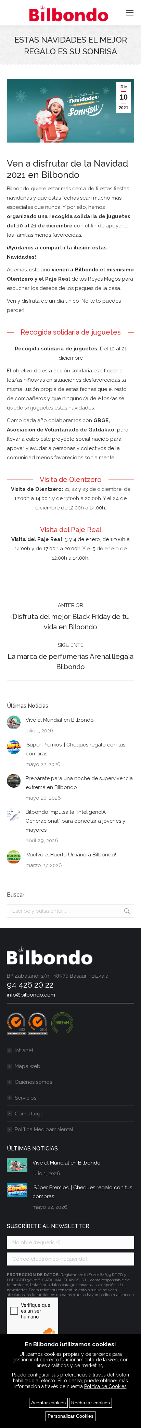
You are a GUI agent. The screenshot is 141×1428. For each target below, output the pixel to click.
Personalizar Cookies (70, 1416)
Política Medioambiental (44, 1129)
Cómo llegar (30, 1114)
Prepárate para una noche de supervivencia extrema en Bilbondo (79, 782)
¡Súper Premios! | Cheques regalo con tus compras (75, 749)
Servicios (25, 1098)
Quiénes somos (33, 1082)
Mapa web (27, 1066)
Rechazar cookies (90, 1402)
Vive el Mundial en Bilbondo (60, 720)
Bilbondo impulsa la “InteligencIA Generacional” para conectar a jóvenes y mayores (75, 821)
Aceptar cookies (48, 1402)
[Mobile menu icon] (129, 12)
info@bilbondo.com (31, 995)
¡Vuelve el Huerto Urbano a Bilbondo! (71, 855)
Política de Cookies (105, 1386)
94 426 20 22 (30, 985)
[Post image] (14, 722)
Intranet (24, 1050)
